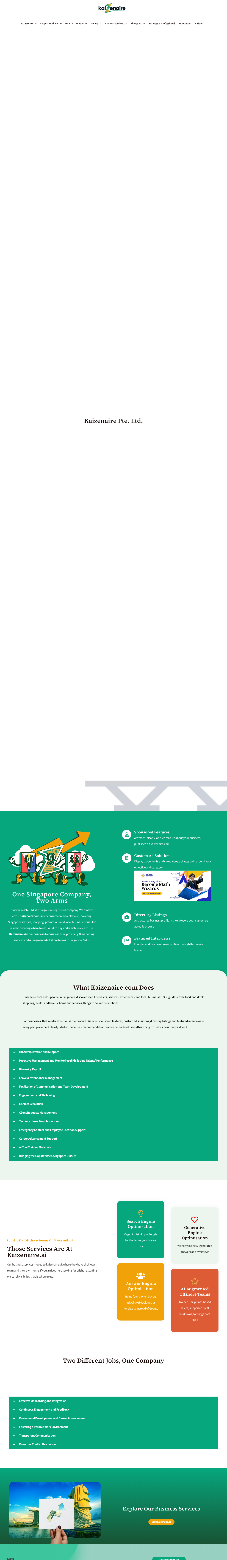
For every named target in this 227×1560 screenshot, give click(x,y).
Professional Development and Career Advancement (52, 1418)
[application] (35, 23)
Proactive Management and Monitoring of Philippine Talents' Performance (66, 1061)
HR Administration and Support (39, 1052)
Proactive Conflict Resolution (37, 1444)
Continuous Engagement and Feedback (44, 1410)
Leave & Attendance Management (40, 1078)
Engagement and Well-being (37, 1095)
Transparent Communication (37, 1436)
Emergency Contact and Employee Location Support (52, 1130)
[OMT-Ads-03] (172, 885)
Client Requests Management (38, 1113)
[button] (30, 23)
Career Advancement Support (38, 1139)
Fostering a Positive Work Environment (43, 1427)
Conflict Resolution (31, 1104)
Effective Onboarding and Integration (42, 1401)
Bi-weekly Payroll (30, 1069)
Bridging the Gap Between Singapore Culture (47, 1156)
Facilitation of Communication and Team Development (53, 1087)
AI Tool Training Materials (35, 1147)
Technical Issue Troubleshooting (39, 1121)
